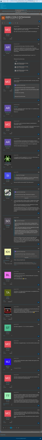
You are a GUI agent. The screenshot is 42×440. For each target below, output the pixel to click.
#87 (38, 155)
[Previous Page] (2, 23)
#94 (38, 306)
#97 (38, 358)
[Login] (38, 1)
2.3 (7, 11)
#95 (38, 324)
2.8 (15, 11)
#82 (38, 43)
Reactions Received (6, 260)
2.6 (11, 11)
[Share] (39, 21)
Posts (4, 37)
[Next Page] (17, 23)
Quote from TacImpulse (20, 220)
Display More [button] (26, 257)
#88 (38, 172)
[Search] (36, 1)
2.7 (13, 11)
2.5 (9, 11)
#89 (38, 188)
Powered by (21, 438)
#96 (38, 340)
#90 (38, 217)
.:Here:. (34, 262)
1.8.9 (29, 11)
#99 (38, 392)
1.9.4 (32, 11)
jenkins (25, 10)
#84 (38, 104)
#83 (38, 78)
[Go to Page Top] (40, 438)
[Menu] (41, 1)
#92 (38, 271)
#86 (38, 138)
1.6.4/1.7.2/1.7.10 (24, 11)
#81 (38, 26)
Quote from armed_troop (20, 85)
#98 (38, 374)
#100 (38, 409)
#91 (38, 248)
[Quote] (38, 39)
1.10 (34, 11)
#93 (38, 289)
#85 (38, 121)
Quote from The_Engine (20, 175)
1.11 (36, 11)
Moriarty (16, 106)
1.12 (39, 11)
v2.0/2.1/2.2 (4, 11)
